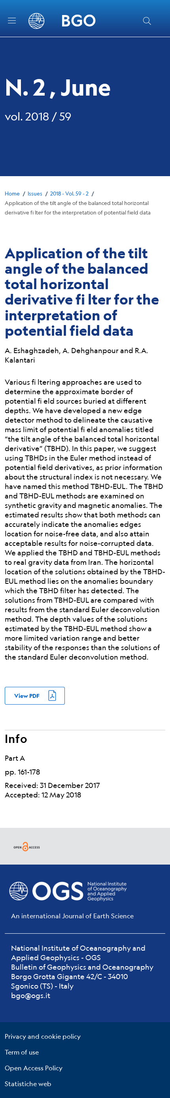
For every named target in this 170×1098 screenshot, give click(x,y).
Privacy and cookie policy (43, 1036)
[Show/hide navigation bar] (12, 20)
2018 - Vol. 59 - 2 (69, 193)
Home (12, 193)
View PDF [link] (27, 695)
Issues (35, 193)
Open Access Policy (33, 1068)
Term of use (22, 1052)
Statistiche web (28, 1083)
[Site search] (147, 21)
